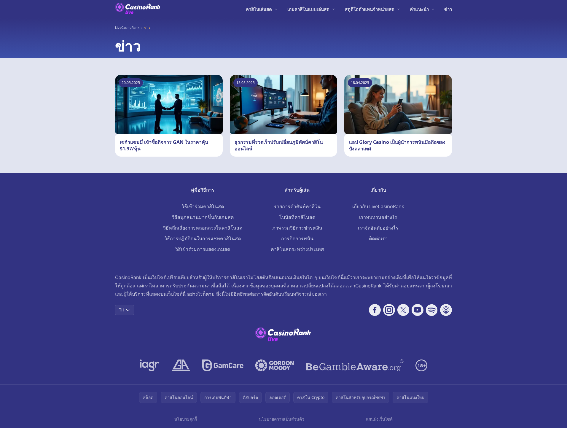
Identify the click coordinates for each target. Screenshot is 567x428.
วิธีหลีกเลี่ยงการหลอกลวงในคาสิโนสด (202, 228)
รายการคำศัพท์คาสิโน (297, 206)
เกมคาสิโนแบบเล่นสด (308, 9)
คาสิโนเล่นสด (259, 9)
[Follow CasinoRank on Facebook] (375, 310)
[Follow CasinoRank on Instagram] (389, 310)
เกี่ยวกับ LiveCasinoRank (378, 206)
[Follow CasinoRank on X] (403, 310)
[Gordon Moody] (274, 365)
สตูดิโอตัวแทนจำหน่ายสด (369, 9)
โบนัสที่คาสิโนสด (297, 217)
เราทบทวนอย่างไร (378, 217)
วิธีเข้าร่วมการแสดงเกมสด (202, 249)
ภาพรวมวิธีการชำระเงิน (297, 228)
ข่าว (448, 9)
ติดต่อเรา (378, 238)
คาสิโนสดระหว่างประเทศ (297, 249)
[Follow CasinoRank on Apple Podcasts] (446, 310)
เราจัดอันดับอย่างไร (378, 228)
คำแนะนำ (419, 9)
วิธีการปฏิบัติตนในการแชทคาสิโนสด (202, 238)
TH (121, 310)
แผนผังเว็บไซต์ (379, 419)
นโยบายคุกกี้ (185, 419)
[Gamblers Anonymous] (180, 365)
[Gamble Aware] (355, 365)
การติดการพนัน (297, 238)
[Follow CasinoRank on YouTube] (417, 310)
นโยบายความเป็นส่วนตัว (281, 419)
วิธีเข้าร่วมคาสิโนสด (202, 206)
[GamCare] (222, 365)
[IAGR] (150, 365)
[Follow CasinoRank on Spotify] (432, 310)
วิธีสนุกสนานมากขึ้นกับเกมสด (203, 217)
